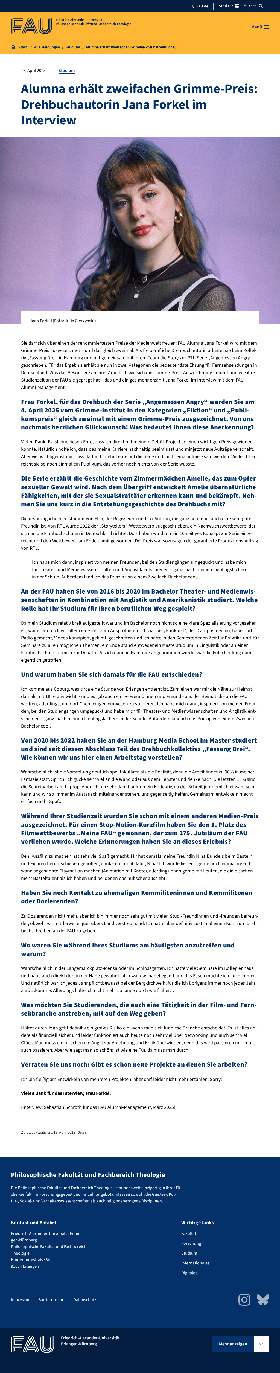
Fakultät (188, 1234)
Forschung (191, 1243)
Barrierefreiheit (52, 1300)
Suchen (250, 6)
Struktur (226, 6)
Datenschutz (84, 1300)
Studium (67, 71)
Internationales (195, 1263)
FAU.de (202, 6)
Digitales (189, 1273)
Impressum (21, 1300)
